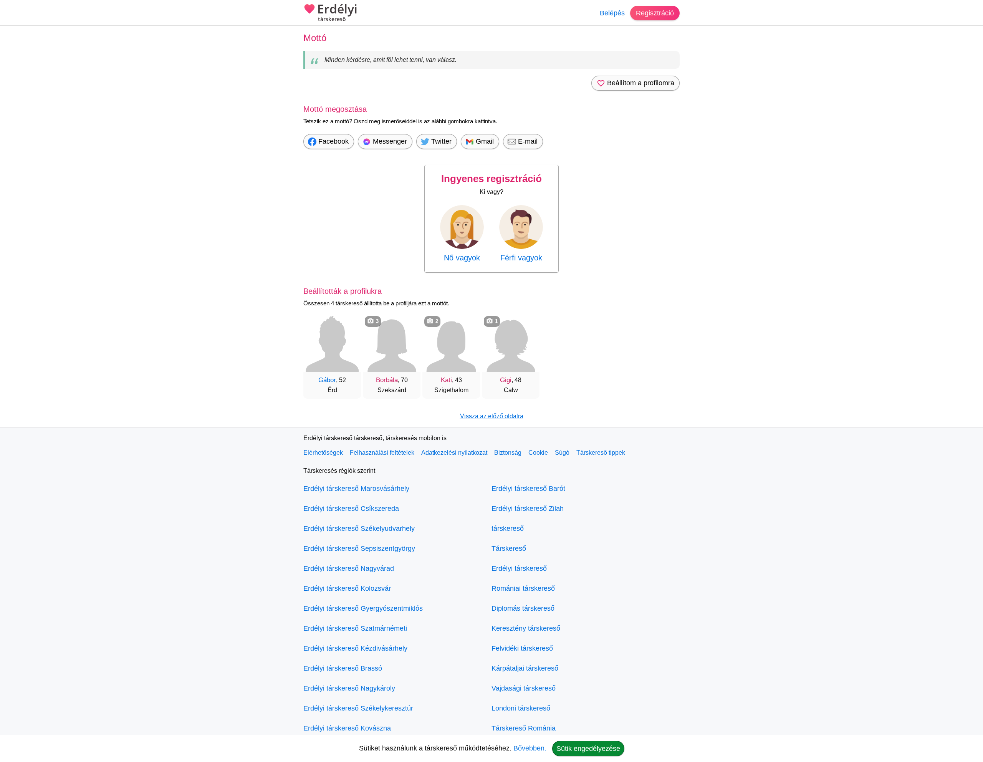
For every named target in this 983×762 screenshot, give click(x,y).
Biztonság (507, 452)
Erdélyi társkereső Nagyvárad (348, 568)
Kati (446, 380)
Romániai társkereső (523, 588)
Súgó (562, 452)
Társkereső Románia (524, 728)
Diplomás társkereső (523, 608)
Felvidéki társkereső (522, 648)
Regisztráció (655, 13)
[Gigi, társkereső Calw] (510, 343)
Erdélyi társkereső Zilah (528, 508)
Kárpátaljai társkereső (525, 668)
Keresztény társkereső (526, 628)
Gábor (327, 380)
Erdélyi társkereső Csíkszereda (351, 508)
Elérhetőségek (323, 452)
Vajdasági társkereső (524, 688)
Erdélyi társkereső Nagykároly (349, 688)
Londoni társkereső (521, 708)
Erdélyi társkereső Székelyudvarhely (359, 528)
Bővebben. (529, 748)
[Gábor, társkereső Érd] (332, 343)
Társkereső (509, 548)
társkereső (508, 528)
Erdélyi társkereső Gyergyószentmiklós (363, 608)
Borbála (387, 380)
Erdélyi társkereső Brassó (342, 668)
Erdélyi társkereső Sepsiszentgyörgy (359, 548)
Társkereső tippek (600, 452)
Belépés (612, 13)
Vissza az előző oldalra (491, 416)
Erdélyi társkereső (519, 568)
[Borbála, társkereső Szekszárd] (391, 343)
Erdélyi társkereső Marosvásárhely (356, 488)
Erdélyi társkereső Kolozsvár (347, 588)
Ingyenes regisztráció (491, 178)
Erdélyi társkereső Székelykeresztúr (358, 708)
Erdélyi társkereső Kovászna (347, 728)
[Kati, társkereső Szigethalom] (451, 343)
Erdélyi (337, 13)
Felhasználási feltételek (382, 452)
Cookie (538, 452)
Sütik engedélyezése (588, 748)
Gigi (505, 380)
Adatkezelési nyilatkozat (454, 452)
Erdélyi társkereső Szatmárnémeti (355, 628)
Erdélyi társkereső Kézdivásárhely (355, 648)
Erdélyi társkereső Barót (528, 488)
